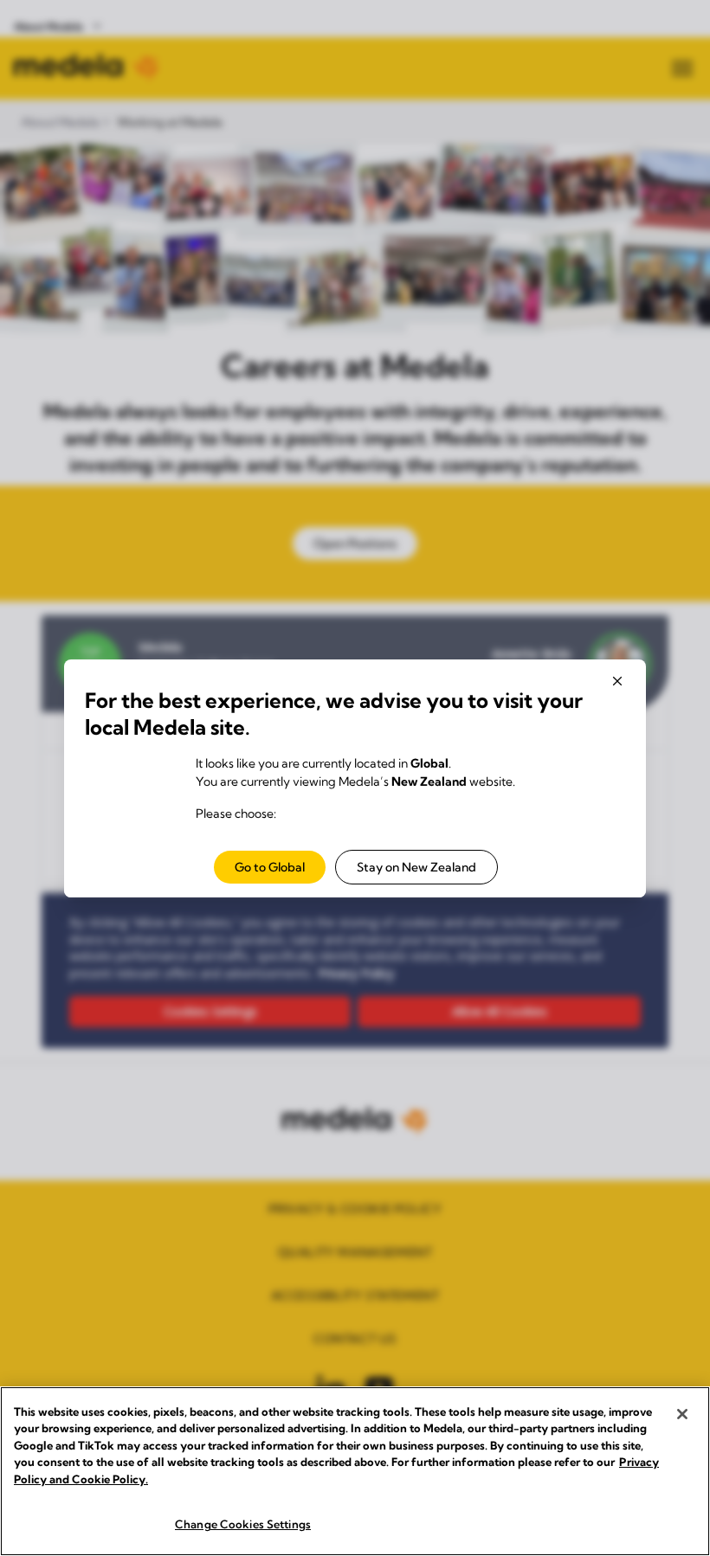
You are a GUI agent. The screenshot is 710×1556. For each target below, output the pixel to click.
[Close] (682, 1414)
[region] (355, 1471)
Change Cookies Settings (243, 1524)
